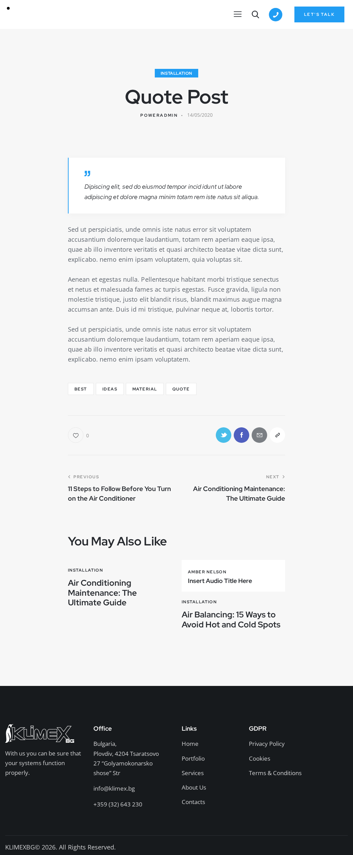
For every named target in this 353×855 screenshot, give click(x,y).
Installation (176, 73)
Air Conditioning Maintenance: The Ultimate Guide (102, 593)
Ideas (109, 389)
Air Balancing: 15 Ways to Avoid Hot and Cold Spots (231, 620)
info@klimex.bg (114, 788)
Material (144, 389)
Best (80, 389)
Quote (181, 389)
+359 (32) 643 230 (117, 804)
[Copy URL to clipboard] (277, 435)
